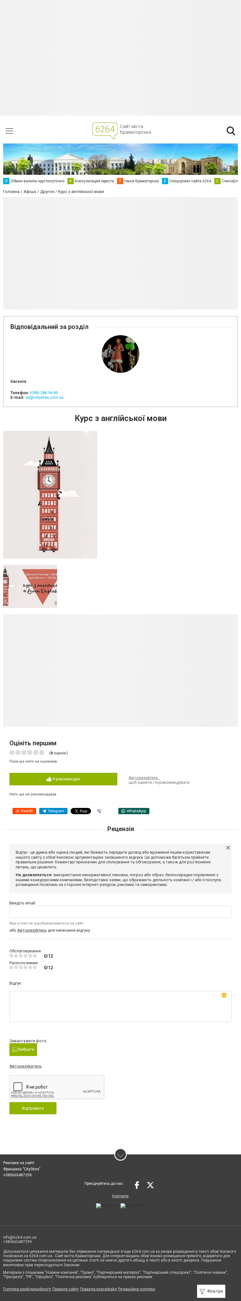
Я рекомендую (65, 779)
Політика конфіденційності (27, 1289)
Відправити (33, 1108)
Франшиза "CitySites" (21, 1169)
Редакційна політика (136, 1289)
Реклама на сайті (18, 1163)
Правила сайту (65, 1289)
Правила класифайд (98, 1289)
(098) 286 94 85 (44, 392)
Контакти (120, 1196)
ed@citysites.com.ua (44, 397)
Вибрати (25, 1049)
